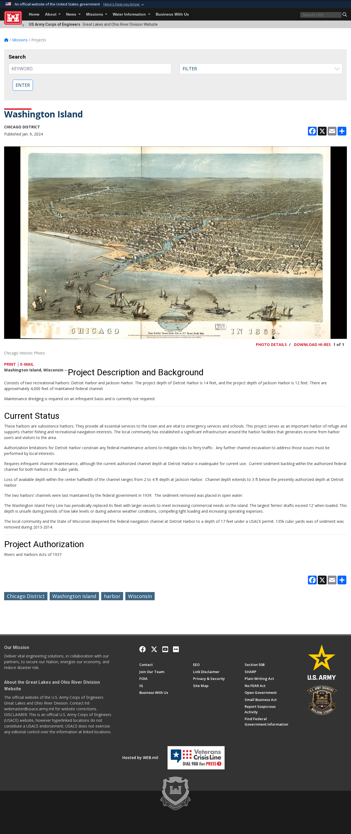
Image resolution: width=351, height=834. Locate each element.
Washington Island (74, 596)
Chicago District (26, 596)
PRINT (10, 364)
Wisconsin (140, 596)
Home (34, 14)
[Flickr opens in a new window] (176, 649)
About (51, 14)
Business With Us (172, 14)
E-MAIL (27, 364)
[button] (124, 4)
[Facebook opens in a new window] (142, 649)
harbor (112, 596)
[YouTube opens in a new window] (165, 649)
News (71, 14)
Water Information (130, 14)
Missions (95, 14)
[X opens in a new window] (154, 649)
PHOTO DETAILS (271, 344)
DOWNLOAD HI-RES (312, 344)
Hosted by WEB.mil (140, 757)
